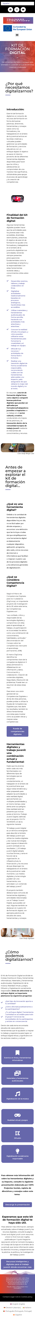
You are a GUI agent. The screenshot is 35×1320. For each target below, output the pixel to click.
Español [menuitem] (18, 1315)
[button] (17, 35)
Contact (6, 1297)
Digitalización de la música (17, 1099)
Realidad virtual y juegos (17, 1120)
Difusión (17, 1138)
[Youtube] (23, 9)
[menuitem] (17, 3)
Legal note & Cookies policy (21, 1297)
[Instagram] (16, 9)
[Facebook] (10, 9)
